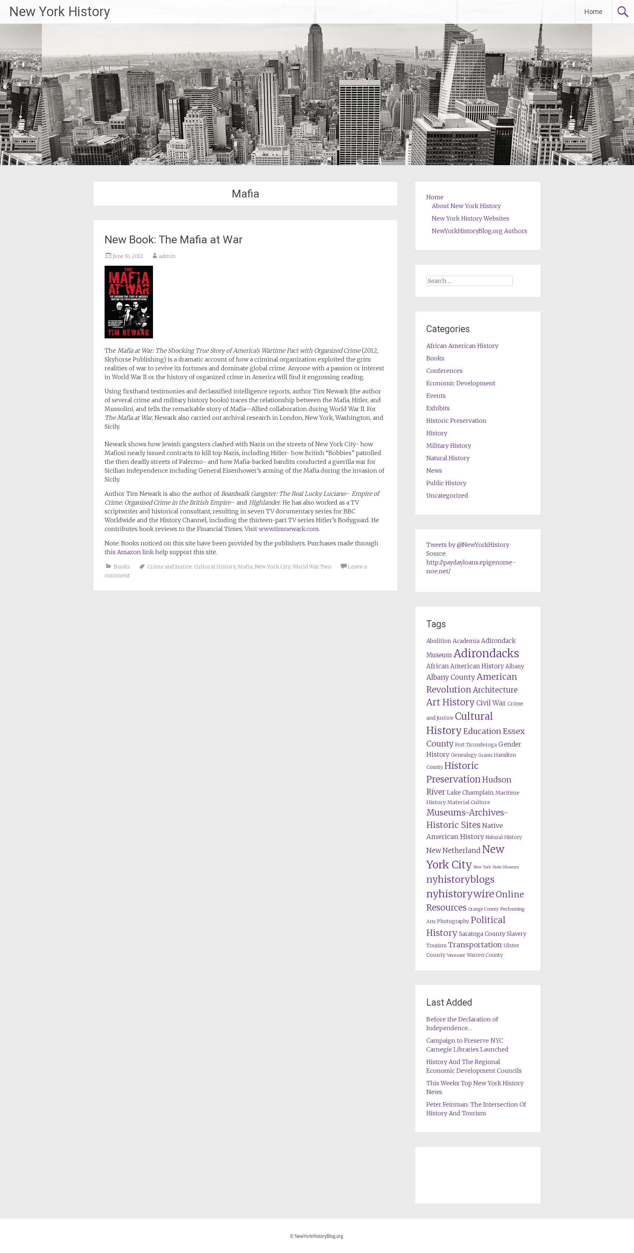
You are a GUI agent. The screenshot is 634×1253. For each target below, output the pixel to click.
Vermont (456, 955)
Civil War (491, 702)
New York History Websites (470, 218)
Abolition (438, 641)
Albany (514, 666)
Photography (453, 921)
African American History (462, 345)
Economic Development (460, 383)
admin (167, 256)
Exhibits (438, 408)
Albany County (450, 677)
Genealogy (464, 755)
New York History (59, 11)
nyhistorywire (460, 893)
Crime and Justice (169, 566)
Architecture (495, 690)
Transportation (475, 944)
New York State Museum (496, 867)
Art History (450, 702)
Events (436, 395)
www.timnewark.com (289, 529)
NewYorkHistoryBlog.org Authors (479, 231)
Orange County (483, 909)
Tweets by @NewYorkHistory (467, 544)
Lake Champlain (470, 792)
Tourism (436, 946)
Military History (448, 445)
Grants (485, 755)
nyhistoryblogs (460, 879)
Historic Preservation (456, 420)
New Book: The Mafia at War (174, 239)
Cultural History (215, 566)
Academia (466, 641)
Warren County (485, 955)
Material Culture (468, 802)
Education (482, 731)
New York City (272, 566)
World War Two (311, 566)
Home (593, 11)
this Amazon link (129, 552)
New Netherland (453, 850)
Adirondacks (486, 653)
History (436, 433)
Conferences (444, 370)
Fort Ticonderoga (476, 745)
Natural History (448, 458)
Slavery (516, 933)
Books (122, 566)
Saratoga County (482, 933)
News (434, 470)
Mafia (245, 566)
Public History (446, 483)
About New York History (466, 206)
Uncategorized (447, 495)
